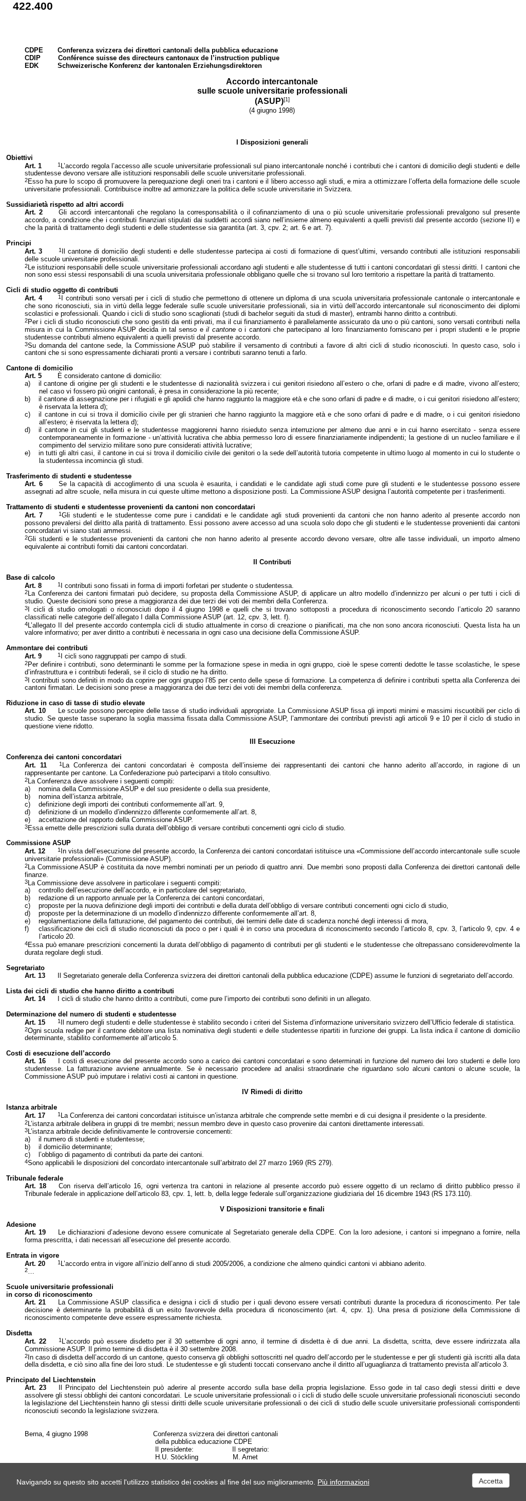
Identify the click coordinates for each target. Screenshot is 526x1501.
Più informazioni (343, 1482)
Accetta (491, 1481)
